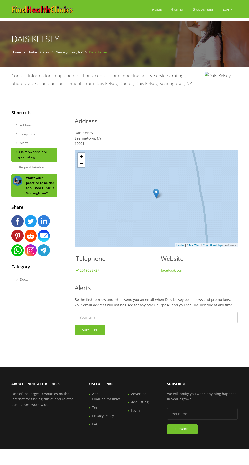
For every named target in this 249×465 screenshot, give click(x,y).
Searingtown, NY (69, 52)
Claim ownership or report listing (31, 154)
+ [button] (81, 156)
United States (38, 52)
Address (25, 125)
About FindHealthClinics (106, 396)
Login (228, 9)
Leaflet (180, 245)
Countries (204, 9)
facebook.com (172, 270)
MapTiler (194, 245)
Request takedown (32, 167)
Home (157, 9)
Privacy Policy (103, 415)
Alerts (23, 143)
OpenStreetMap (212, 245)
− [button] (81, 164)
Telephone (27, 134)
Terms (97, 407)
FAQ (95, 424)
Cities (178, 9)
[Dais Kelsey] (156, 194)
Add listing (140, 402)
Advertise (138, 393)
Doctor (24, 279)
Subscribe (90, 330)
